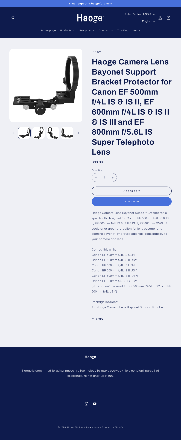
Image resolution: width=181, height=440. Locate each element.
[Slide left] (13, 133)
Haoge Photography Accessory (84, 427)
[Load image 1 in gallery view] (24, 133)
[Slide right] (78, 133)
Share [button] (99, 318)
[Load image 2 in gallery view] (38, 133)
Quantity (97, 170)
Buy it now (131, 201)
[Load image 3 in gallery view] (52, 133)
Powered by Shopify (112, 427)
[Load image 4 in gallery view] (67, 133)
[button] (13, 18)
